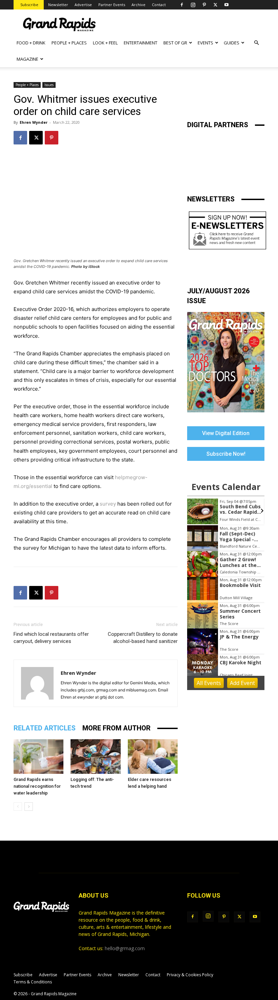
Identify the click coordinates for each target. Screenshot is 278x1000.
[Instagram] (193, 4)
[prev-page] (18, 806)
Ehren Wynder (33, 122)
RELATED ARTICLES (45, 728)
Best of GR (175, 43)
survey (108, 504)
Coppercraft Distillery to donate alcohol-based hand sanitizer (143, 637)
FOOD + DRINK (31, 43)
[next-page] (28, 806)
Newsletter (58, 4)
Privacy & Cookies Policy (190, 975)
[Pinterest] (204, 4)
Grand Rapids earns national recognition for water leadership (37, 786)
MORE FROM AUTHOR (116, 728)
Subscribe (29, 4)
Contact (159, 4)
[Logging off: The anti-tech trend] (95, 756)
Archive (138, 4)
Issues (49, 84)
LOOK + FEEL (105, 43)
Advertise (83, 4)
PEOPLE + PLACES (69, 43)
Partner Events (111, 4)
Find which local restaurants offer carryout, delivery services (51, 637)
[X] (215, 4)
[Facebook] (182, 4)
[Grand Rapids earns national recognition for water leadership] (38, 756)
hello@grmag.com (125, 948)
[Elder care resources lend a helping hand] (153, 756)
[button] (256, 43)
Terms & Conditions (33, 982)
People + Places (27, 84)
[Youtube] (226, 4)
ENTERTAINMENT (140, 43)
